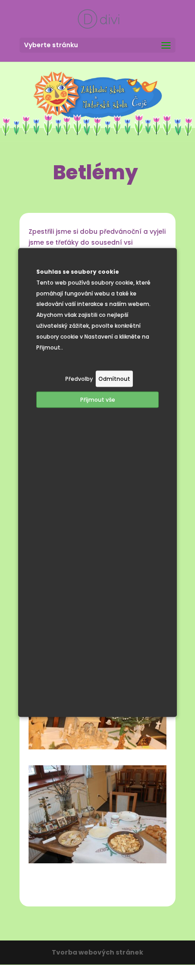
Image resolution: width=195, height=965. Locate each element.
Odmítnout (114, 379)
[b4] (97, 861)
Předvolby (79, 379)
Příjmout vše (97, 400)
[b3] (97, 747)
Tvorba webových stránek (97, 952)
